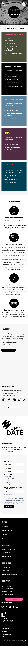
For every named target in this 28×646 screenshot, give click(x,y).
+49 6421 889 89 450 (12, 79)
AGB (2, 637)
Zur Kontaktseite (6, 602)
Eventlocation (13, 152)
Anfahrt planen (6, 556)
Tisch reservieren (14, 599)
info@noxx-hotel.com (10, 179)
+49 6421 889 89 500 (12, 144)
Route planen (9, 350)
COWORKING (5, 526)
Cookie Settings (6, 634)
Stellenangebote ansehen (9, 574)
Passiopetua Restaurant (16, 53)
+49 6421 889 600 (11, 175)
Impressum (4, 631)
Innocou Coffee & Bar (16, 86)
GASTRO (4, 534)
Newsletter (4, 626)
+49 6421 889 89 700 (12, 46)
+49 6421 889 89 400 (12, 110)
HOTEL (3, 538)
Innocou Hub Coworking (16, 118)
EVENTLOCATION (6, 530)
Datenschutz (5, 628)
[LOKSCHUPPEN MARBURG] (5, 4)
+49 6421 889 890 (6, 586)
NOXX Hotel (13, 182)
